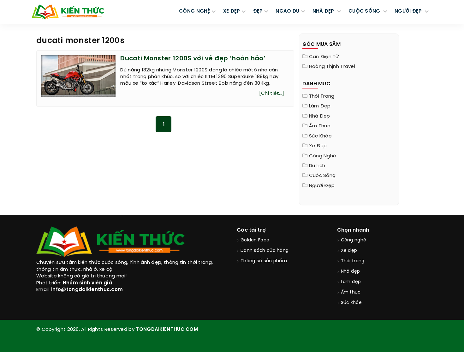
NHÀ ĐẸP (324, 11)
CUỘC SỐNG (365, 11)
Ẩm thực (319, 126)
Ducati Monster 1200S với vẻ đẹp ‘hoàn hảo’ (192, 58)
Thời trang (322, 96)
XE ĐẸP (231, 11)
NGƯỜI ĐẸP (409, 11)
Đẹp (258, 11)
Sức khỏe (320, 136)
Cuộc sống (322, 175)
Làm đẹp (320, 106)
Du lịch (317, 165)
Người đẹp (322, 185)
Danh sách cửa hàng (265, 250)
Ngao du (287, 11)
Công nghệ (322, 156)
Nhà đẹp (319, 116)
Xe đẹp (318, 146)
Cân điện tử (324, 56)
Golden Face (255, 240)
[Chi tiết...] (271, 93)
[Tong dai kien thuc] (68, 12)
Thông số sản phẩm (264, 261)
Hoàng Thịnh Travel (332, 66)
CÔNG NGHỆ (194, 11)
